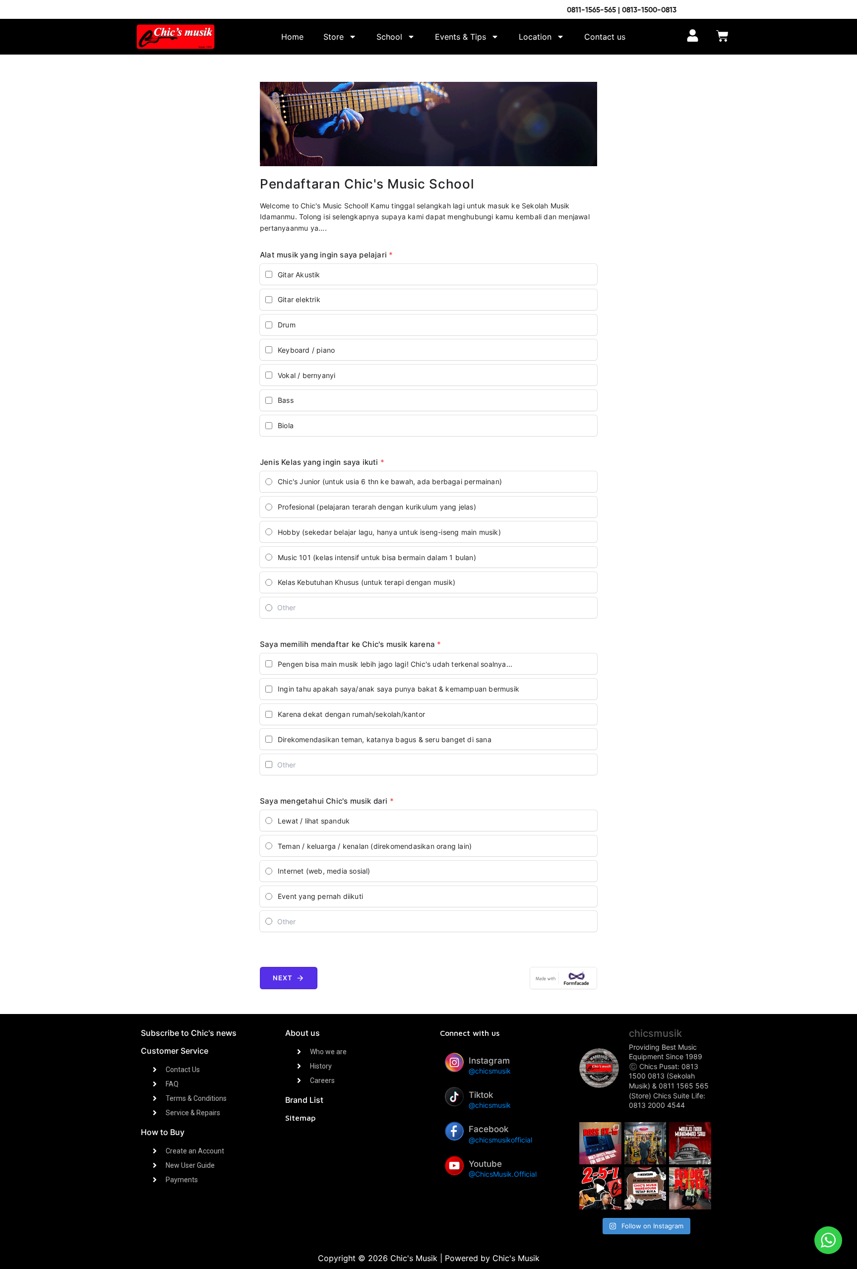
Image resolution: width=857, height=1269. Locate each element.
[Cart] (722, 37)
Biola (286, 425)
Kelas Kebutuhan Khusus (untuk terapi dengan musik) (366, 582)
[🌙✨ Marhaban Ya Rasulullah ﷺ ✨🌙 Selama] (690, 1143)
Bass (286, 400)
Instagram (489, 1061)
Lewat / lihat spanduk (314, 821)
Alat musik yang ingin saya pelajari (326, 254)
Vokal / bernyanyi (306, 375)
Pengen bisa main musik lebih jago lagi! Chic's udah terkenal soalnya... (395, 664)
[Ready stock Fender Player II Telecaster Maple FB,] (690, 1188)
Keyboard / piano (306, 350)
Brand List (304, 1100)
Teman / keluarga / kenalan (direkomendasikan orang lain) (375, 846)
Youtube (485, 1164)
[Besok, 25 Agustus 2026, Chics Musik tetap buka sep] (645, 1188)
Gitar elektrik (299, 299)
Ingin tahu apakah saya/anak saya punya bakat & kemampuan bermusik (398, 689)
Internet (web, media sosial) (324, 871)
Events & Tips (460, 37)
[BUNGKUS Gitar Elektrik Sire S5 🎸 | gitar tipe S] (645, 1143)
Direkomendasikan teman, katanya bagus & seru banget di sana (384, 739)
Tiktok (481, 1095)
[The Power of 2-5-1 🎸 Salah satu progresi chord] (600, 1188)
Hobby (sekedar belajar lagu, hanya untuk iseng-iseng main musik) (389, 532)
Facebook (488, 1129)
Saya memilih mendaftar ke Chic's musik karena (350, 644)
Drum (287, 324)
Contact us (604, 37)
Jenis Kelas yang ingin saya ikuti (322, 462)
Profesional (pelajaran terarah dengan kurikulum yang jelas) (377, 507)
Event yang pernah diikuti (320, 896)
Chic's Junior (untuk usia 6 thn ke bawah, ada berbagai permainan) (390, 481)
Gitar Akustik (299, 274)
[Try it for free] (563, 978)
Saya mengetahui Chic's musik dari (327, 801)
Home (292, 37)
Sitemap (300, 1117)
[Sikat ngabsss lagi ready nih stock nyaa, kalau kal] (600, 1143)
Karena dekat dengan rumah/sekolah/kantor (351, 714)
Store (333, 37)
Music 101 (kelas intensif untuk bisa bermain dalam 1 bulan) (377, 557)
